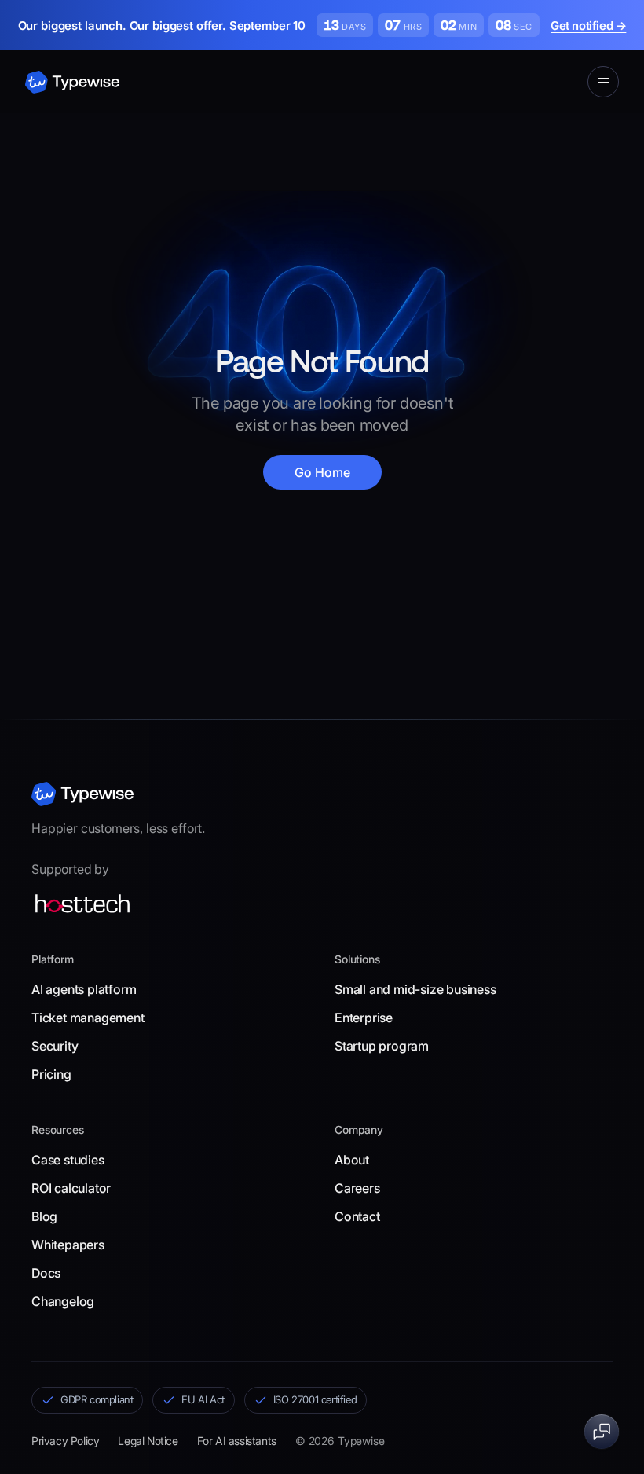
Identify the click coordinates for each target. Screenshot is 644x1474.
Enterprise (364, 1017)
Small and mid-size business (415, 989)
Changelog (62, 1301)
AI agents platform (83, 989)
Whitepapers (67, 1244)
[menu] (603, 81)
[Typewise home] (82, 794)
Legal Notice (147, 1440)
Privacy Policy (65, 1440)
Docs (45, 1273)
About (352, 1160)
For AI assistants (236, 1440)
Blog (44, 1216)
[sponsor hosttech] (82, 903)
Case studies (67, 1160)
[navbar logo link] (72, 82)
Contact (357, 1216)
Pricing (51, 1074)
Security (54, 1046)
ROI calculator (71, 1188)
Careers (357, 1188)
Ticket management (88, 1017)
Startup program (382, 1046)
